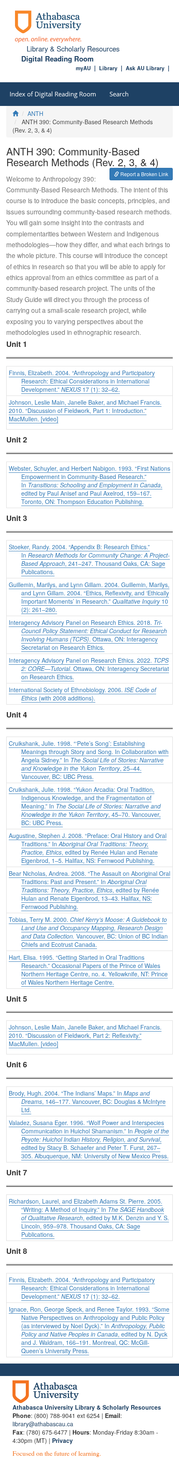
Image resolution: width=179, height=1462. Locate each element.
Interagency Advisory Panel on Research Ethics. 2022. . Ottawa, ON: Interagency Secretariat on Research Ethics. (89, 668)
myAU (83, 68)
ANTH (35, 113)
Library (108, 68)
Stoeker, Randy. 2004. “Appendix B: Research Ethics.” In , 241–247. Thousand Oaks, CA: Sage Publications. (89, 559)
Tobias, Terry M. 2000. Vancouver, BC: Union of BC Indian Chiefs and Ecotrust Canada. (88, 931)
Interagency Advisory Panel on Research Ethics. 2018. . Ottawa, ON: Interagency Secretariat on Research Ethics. (88, 634)
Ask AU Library (145, 68)
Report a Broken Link (143, 173)
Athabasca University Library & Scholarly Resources (86, 1407)
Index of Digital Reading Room (53, 94)
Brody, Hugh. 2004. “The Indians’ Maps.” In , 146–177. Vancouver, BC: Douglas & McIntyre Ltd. (87, 1101)
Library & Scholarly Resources (73, 49)
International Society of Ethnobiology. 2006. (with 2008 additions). (82, 694)
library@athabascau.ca (42, 1424)
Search (119, 94)
